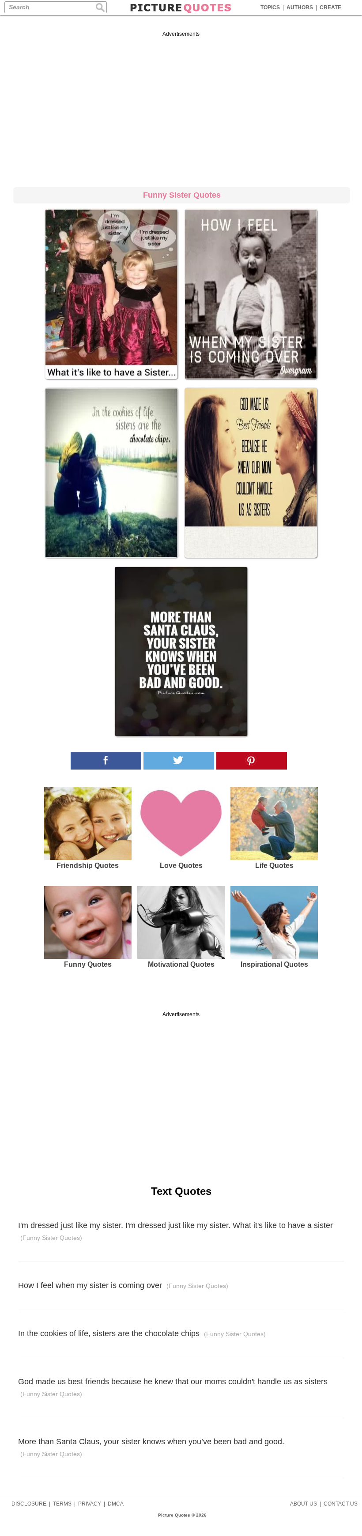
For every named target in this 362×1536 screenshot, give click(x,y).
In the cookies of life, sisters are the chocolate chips (142, 1333)
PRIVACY (89, 1504)
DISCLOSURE (28, 1504)
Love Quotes (181, 865)
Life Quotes (274, 865)
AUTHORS (300, 7)
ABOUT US (303, 1504)
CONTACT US (341, 1504)
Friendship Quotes (88, 865)
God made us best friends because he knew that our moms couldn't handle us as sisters (173, 1387)
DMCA (116, 1504)
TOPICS (270, 7)
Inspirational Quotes (274, 964)
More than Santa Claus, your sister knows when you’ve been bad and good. (151, 1447)
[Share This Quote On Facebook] (106, 761)
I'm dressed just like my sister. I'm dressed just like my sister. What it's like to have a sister (175, 1231)
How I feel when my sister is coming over (123, 1285)
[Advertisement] (181, 107)
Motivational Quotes (181, 964)
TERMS (62, 1504)
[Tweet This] (178, 761)
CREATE (330, 7)
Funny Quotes (88, 964)
